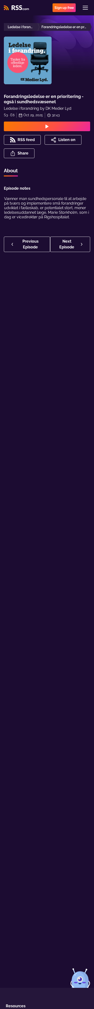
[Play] (47, 126)
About (11, 171)
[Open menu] (85, 8)
